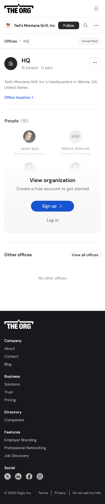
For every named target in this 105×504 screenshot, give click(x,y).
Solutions (12, 384)
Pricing (10, 399)
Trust (8, 392)
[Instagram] (40, 476)
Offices (10, 41)
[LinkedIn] (18, 476)
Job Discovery (16, 455)
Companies (14, 419)
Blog (8, 364)
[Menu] (96, 8)
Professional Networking (25, 447)
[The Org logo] (18, 324)
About (9, 348)
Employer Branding (20, 439)
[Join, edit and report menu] (95, 62)
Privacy (60, 493)
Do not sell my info (87, 493)
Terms (43, 493)
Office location (17, 97)
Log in (52, 220)
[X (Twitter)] (7, 476)
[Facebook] (29, 476)
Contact (11, 356)
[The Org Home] (18, 9)
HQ (26, 41)
